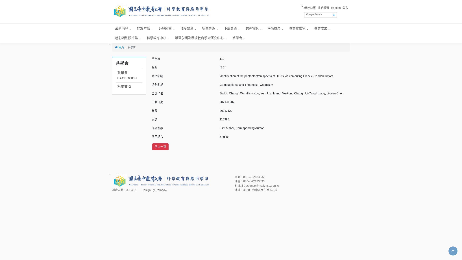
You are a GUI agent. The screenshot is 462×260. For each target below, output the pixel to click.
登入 (345, 7)
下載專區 (230, 28)
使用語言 (157, 136)
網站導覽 (323, 7)
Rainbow (161, 190)
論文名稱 (157, 76)
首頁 (121, 47)
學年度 (156, 58)
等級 (154, 67)
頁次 (154, 119)
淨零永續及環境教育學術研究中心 (199, 38)
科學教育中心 (156, 38)
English (336, 7)
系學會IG (124, 86)
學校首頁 (310, 7)
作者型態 (157, 128)
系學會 (237, 38)
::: (302, 5)
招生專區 (208, 28)
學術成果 (273, 28)
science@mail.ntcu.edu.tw (262, 185)
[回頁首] (453, 251)
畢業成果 (320, 28)
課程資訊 (252, 28)
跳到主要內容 (8, 2)
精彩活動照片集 (126, 38)
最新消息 (121, 28)
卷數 (154, 110)
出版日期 (157, 102)
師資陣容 (165, 28)
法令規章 (186, 28)
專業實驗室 (297, 28)
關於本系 (143, 28)
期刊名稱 (157, 84)
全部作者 (157, 93)
